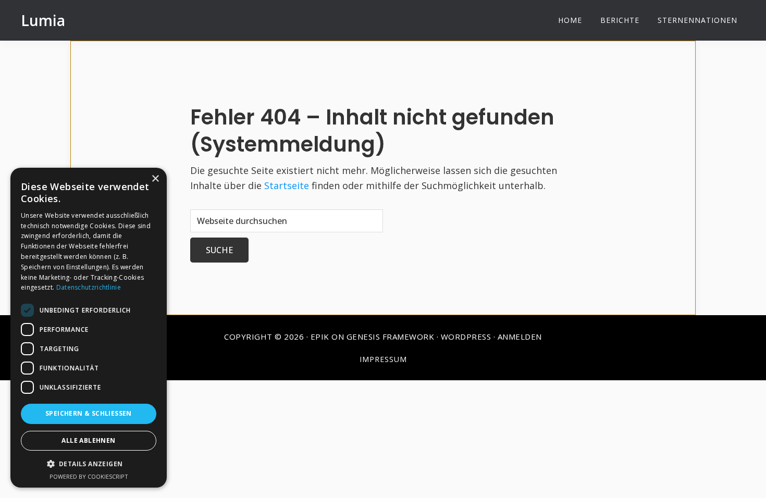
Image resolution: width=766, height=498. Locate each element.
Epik (320, 336)
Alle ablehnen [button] (88, 440)
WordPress (466, 336)
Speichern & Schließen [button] (88, 413)
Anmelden (520, 336)
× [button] (155, 179)
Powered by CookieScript (89, 476)
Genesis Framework (391, 336)
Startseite (286, 185)
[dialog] (88, 328)
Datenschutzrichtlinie (88, 287)
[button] (88, 463)
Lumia (43, 20)
